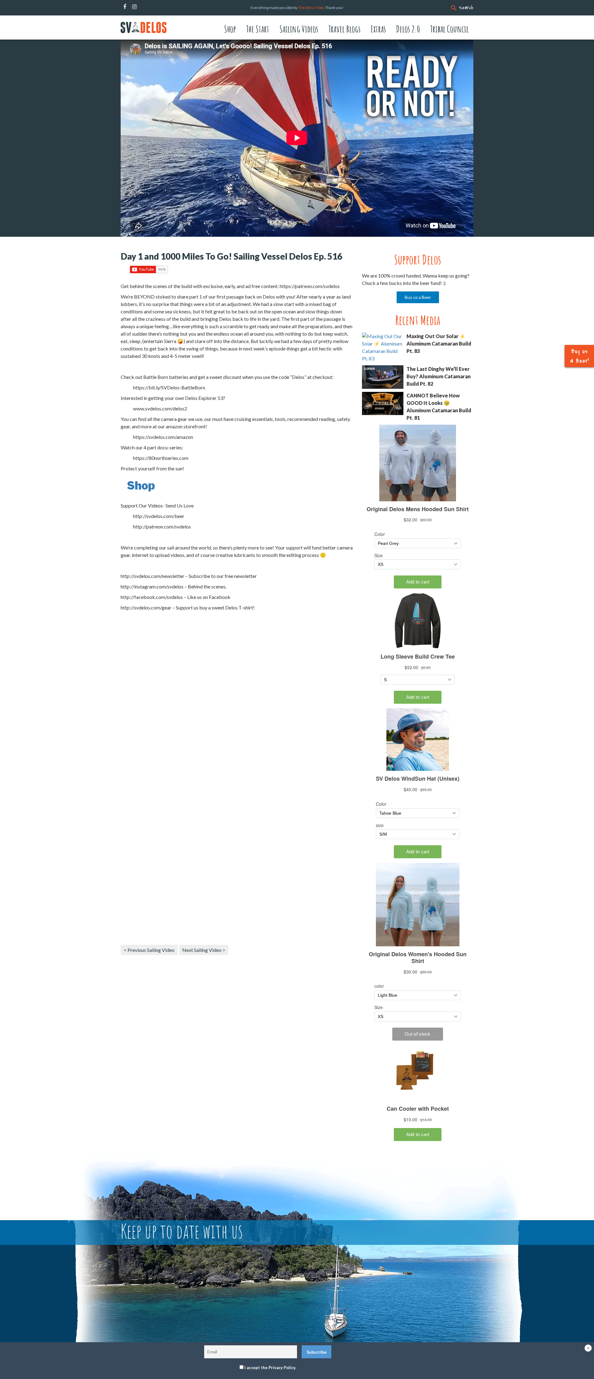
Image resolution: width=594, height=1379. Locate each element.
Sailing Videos (298, 29)
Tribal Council (449, 29)
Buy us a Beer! (579, 356)
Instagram (134, 7)
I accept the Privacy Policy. (270, 1367)
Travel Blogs (344, 29)
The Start (257, 29)
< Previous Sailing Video (149, 950)
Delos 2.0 (408, 29)
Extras (378, 29)
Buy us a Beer (418, 297)
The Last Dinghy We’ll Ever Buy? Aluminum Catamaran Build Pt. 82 (439, 376)
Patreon (142, 7)
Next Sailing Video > (203, 950)
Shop (230, 29)
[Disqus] (237, 701)
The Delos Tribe (311, 7)
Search (466, 7)
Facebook (125, 7)
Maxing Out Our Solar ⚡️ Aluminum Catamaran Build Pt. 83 (439, 343)
